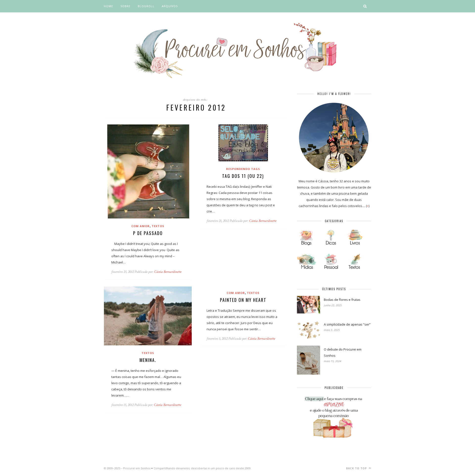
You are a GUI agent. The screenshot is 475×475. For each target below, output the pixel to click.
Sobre (125, 6)
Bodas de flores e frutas (342, 299)
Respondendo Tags (243, 169)
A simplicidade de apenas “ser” (347, 324)
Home (108, 6)
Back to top (357, 468)
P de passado (148, 233)
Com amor (140, 226)
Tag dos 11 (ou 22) (243, 176)
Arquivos (170, 6)
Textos (158, 226)
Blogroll (146, 6)
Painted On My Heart (243, 300)
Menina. (148, 360)
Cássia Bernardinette (167, 271)
